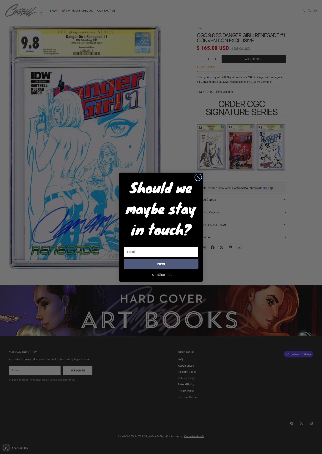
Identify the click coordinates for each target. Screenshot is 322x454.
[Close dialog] (198, 177)
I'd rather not (161, 274)
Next (161, 264)
